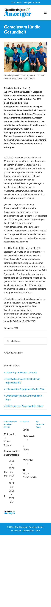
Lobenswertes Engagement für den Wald (25, 389)
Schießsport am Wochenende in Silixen (24, 406)
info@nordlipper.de (32, 2)
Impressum (16, 530)
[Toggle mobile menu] (45, 12)
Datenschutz (28, 530)
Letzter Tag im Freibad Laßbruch (21, 372)
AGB (38, 530)
